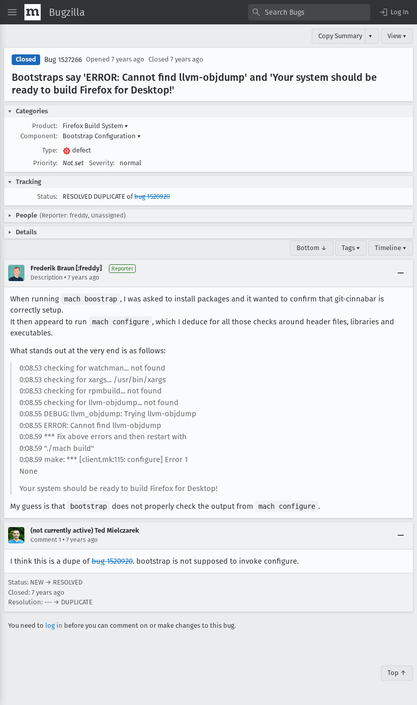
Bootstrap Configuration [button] (102, 136)
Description (47, 277)
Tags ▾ (351, 248)
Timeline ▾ (390, 248)
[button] (393, 12)
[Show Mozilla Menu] (32, 12)
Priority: (45, 163)
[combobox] (309, 12)
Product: (44, 126)
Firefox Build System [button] (95, 126)
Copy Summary (340, 36)
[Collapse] (401, 273)
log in (54, 625)
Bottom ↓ (311, 248)
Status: (47, 196)
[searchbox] (309, 12)
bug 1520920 (152, 196)
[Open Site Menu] (12, 12)
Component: (38, 136)
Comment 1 (46, 539)
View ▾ (397, 36)
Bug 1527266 (63, 59)
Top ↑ (397, 673)
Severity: (101, 163)
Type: (49, 150)
